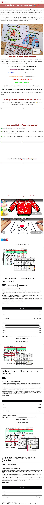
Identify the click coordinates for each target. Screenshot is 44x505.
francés (35, 159)
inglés (21, 159)
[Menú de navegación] (42, 2)
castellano (27, 159)
